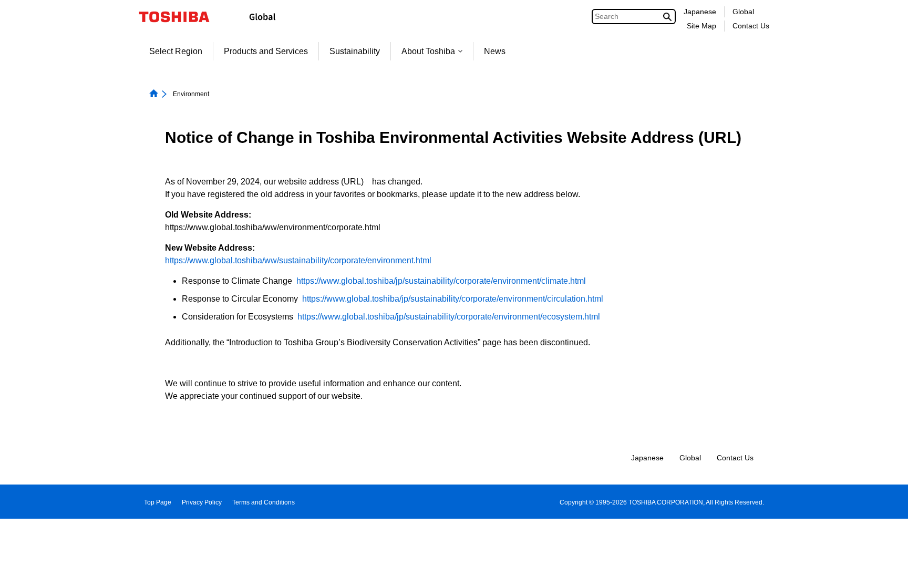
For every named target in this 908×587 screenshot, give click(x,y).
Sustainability (354, 51)
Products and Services (266, 51)
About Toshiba (428, 51)
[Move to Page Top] (885, 569)
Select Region (175, 51)
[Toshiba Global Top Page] (181, 17)
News (494, 51)
